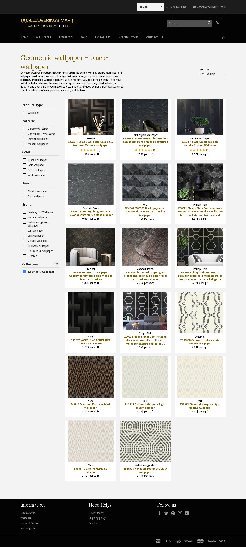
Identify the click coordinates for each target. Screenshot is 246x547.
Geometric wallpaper (41, 271)
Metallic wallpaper (37, 191)
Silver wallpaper (36, 170)
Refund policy (27, 528)
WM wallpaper (35, 230)
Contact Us (154, 37)
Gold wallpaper (36, 165)
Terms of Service (29, 523)
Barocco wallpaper (38, 128)
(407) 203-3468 (176, 6)
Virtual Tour (128, 37)
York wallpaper (36, 235)
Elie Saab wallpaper (38, 245)
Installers (103, 37)
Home (24, 37)
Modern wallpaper (38, 143)
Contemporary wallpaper (41, 133)
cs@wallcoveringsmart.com (209, 6)
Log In (222, 37)
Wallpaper (43, 37)
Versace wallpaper (37, 240)
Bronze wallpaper (37, 160)
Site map (93, 523)
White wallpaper (36, 175)
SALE (84, 37)
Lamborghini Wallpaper (40, 212)
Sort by (204, 69)
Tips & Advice (27, 512)
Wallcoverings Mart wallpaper (38, 224)
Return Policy (96, 512)
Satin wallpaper (36, 196)
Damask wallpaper (38, 138)
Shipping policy (97, 517)
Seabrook (33, 256)
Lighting (66, 37)
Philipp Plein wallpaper (40, 250)
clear (56, 263)
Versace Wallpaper (38, 217)
